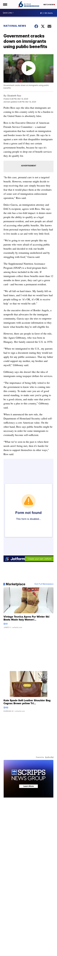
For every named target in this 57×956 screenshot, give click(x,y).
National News (15, 25)
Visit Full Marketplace (43, 584)
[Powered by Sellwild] (49, 757)
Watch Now (48, 4)
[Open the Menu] (5, 4)
